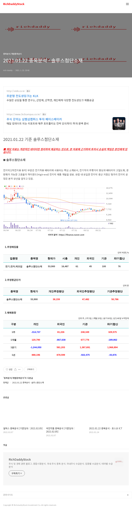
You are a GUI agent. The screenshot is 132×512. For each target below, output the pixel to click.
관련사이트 (8, 494)
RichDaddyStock (13, 4)
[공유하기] (15, 369)
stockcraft (8, 500)
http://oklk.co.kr (16, 91)
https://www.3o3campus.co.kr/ (24, 114)
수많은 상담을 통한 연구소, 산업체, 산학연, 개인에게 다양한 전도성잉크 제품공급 (50, 100)
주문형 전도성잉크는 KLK (22, 96)
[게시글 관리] (19, 369)
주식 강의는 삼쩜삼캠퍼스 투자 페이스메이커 (34, 119)
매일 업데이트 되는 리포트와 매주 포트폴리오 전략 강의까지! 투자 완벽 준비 (48, 123)
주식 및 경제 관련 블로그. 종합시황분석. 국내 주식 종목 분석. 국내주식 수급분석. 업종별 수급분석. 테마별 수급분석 (61, 465)
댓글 (5, 444)
